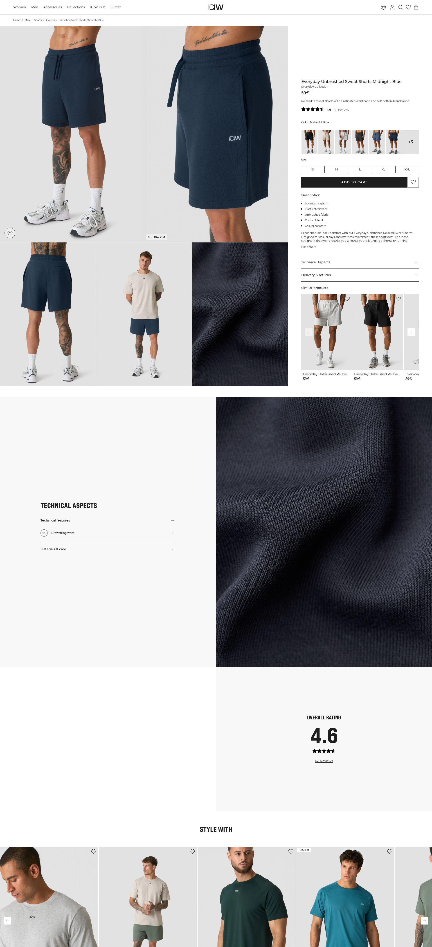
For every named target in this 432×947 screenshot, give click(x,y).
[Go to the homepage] (216, 7)
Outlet (116, 7)
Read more (308, 247)
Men (34, 7)
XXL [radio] (407, 169)
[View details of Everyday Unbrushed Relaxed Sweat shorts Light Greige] (326, 142)
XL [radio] (383, 169)
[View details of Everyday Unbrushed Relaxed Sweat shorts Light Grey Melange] (343, 142)
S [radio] (313, 169)
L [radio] (360, 169)
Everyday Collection (314, 86)
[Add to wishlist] (347, 299)
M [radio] (336, 169)
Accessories (52, 7)
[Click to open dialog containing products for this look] (36, 703)
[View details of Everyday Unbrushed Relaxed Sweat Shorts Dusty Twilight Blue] (377, 142)
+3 (410, 141)
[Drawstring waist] (9, 233)
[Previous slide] (309, 332)
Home (16, 20)
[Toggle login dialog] (392, 7)
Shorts (38, 20)
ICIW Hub (97, 7)
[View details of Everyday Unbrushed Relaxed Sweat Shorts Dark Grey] (360, 142)
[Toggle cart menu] (416, 7)
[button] (72, 134)
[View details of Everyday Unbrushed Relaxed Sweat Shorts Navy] (393, 142)
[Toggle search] (401, 7)
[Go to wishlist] (408, 7)
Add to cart (354, 182)
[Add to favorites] (413, 182)
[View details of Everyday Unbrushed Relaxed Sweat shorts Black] (309, 142)
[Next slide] (411, 332)
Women (19, 7)
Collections (76, 7)
